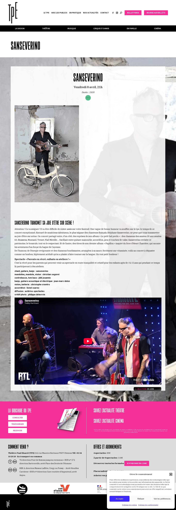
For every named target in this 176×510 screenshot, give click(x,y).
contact (146, 431)
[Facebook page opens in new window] (113, 12)
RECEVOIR (17, 430)
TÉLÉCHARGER (17, 424)
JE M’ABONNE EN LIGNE (137, 463)
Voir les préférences (162, 499)
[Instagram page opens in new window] (117, 12)
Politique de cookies (129, 505)
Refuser (140, 499)
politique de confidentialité (130, 432)
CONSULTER (17, 417)
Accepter (119, 499)
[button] (171, 474)
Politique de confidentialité (148, 505)
